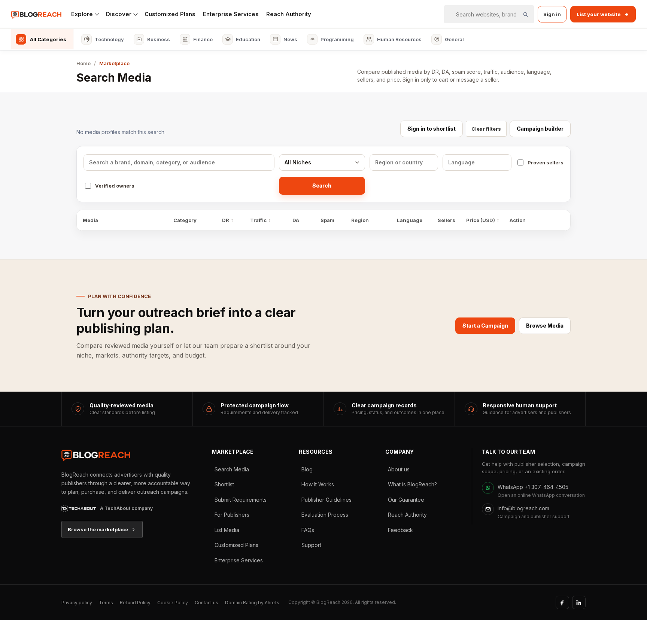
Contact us (206, 602)
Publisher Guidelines (326, 499)
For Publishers (232, 514)
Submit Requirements (241, 499)
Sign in (552, 14)
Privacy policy (76, 602)
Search (321, 185)
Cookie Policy (172, 602)
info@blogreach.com (523, 508)
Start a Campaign (485, 325)
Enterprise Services (231, 14)
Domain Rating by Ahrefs (252, 602)
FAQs (307, 530)
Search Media (232, 469)
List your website (603, 14)
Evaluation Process (324, 514)
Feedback (400, 530)
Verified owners (114, 186)
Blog (307, 469)
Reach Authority (288, 14)
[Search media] (525, 14)
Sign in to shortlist (431, 128)
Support (311, 545)
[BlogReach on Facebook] (562, 602)
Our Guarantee (406, 499)
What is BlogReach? (412, 484)
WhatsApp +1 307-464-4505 (533, 487)
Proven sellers (546, 162)
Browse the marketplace (98, 529)
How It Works (317, 484)
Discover (118, 14)
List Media (227, 530)
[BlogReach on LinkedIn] (579, 602)
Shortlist (224, 484)
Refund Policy (135, 602)
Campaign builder (540, 128)
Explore (82, 14)
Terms (106, 602)
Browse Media (545, 325)
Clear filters (486, 129)
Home (83, 63)
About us (399, 469)
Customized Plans (170, 14)
